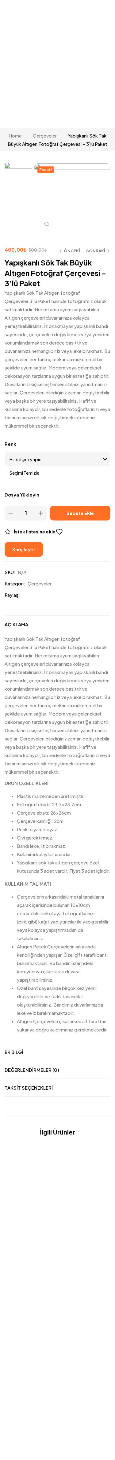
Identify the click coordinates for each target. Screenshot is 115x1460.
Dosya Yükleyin (22, 494)
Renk (10, 444)
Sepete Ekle (80, 513)
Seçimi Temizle (24, 473)
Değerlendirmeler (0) (32, 1070)
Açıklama (16, 624)
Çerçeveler (45, 135)
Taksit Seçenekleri (29, 1088)
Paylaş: (12, 595)
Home (15, 135)
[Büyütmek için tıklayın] (46, 224)
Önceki (72, 250)
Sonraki (95, 250)
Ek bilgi (14, 1052)
